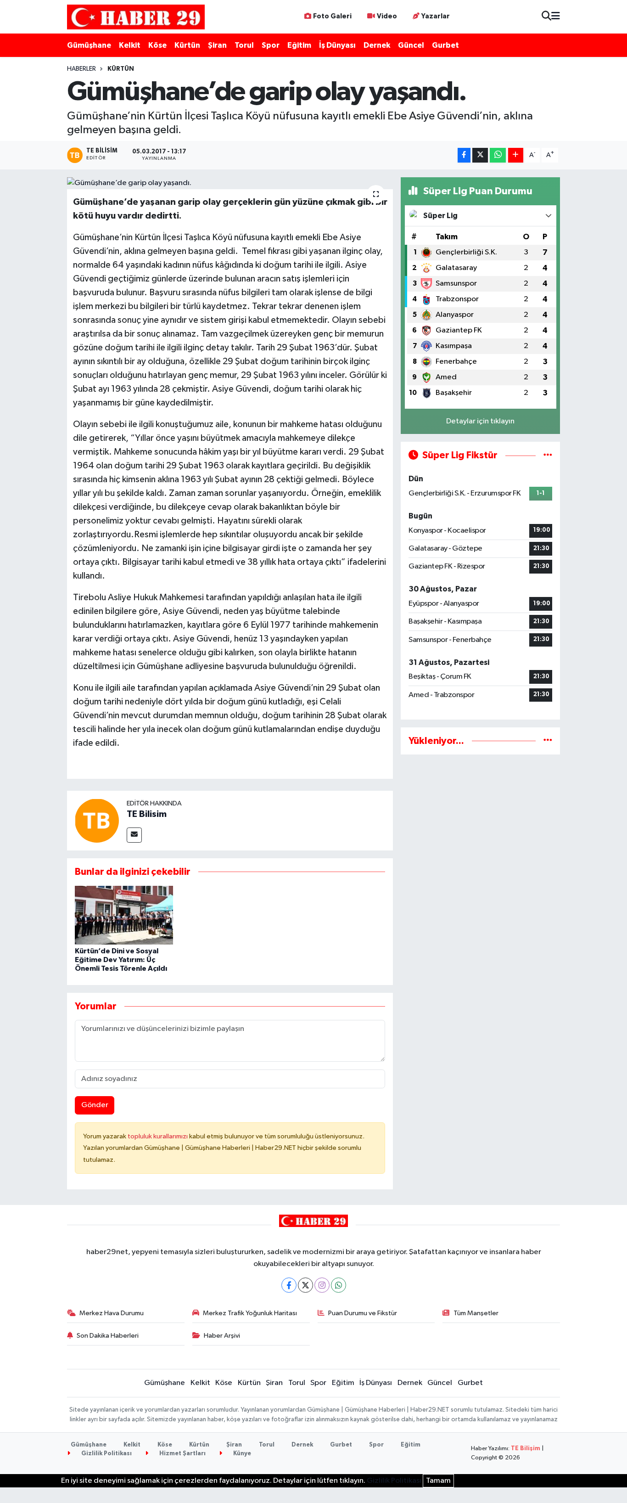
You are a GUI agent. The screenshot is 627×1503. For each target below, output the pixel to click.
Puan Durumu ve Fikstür (362, 1313)
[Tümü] (547, 741)
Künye (241, 1454)
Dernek (377, 45)
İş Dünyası (337, 45)
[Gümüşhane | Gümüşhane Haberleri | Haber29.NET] (136, 17)
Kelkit (129, 45)
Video (387, 16)
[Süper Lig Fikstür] (547, 455)
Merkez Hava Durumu (111, 1313)
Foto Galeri (332, 16)
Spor (271, 45)
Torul (244, 45)
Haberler (81, 69)
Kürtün (187, 45)
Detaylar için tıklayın (480, 421)
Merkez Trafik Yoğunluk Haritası (250, 1313)
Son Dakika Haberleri (108, 1335)
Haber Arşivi (222, 1335)
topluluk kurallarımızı (158, 1136)
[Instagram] (322, 1285)
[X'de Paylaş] (480, 155)
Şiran (217, 45)
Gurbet (445, 45)
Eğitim (299, 45)
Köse (157, 45)
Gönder (94, 1105)
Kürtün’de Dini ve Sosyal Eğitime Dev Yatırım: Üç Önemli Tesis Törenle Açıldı (121, 959)
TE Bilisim (147, 814)
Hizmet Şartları (182, 1454)
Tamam (438, 1481)
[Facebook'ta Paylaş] (464, 155)
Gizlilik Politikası (106, 1454)
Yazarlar (435, 16)
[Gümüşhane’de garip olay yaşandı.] (230, 183)
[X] (305, 1285)
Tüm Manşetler (475, 1313)
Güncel (411, 45)
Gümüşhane (89, 45)
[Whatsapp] (338, 1285)
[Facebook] (289, 1285)
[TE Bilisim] (97, 820)
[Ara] (546, 17)
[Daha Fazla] (515, 155)
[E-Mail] (134, 835)
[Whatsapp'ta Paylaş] (498, 155)
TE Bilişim (525, 1449)
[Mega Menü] (555, 17)
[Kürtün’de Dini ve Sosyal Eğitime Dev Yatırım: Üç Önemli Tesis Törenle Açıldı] (124, 915)
